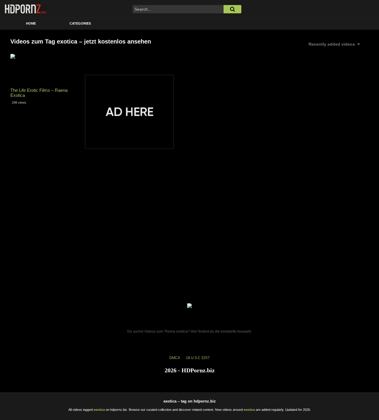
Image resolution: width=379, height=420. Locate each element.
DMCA (174, 358)
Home (31, 23)
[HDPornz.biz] (25, 9)
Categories (80, 23)
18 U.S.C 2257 (198, 358)
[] (232, 9)
